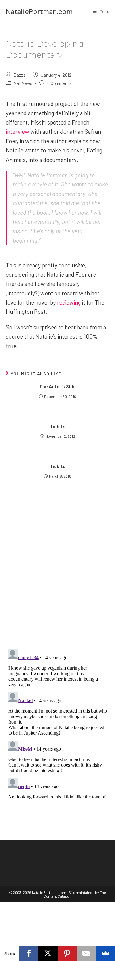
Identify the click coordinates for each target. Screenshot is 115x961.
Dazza (20, 75)
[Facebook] (29, 953)
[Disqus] (57, 723)
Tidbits (58, 426)
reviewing (69, 302)
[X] (48, 953)
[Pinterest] (67, 953)
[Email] (86, 953)
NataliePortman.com (39, 11)
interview (17, 131)
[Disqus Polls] (57, 570)
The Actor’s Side (57, 386)
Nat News (23, 83)
